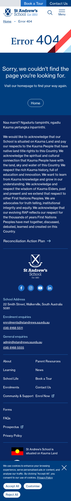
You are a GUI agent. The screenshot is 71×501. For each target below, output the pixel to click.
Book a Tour (44, 378)
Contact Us (43, 387)
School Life (11, 378)
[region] (35, 481)
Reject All (12, 494)
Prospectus (11, 427)
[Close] (64, 467)
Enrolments (11, 387)
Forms (7, 409)
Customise (33, 486)
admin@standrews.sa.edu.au (22, 342)
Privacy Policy (45, 477)
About (7, 361)
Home (7, 21)
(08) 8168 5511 (13, 328)
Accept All (12, 486)
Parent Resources (48, 361)
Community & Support (18, 396)
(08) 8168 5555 (13, 348)
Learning (9, 370)
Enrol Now (43, 396)
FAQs (6, 418)
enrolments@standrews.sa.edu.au (26, 322)
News (39, 370)
